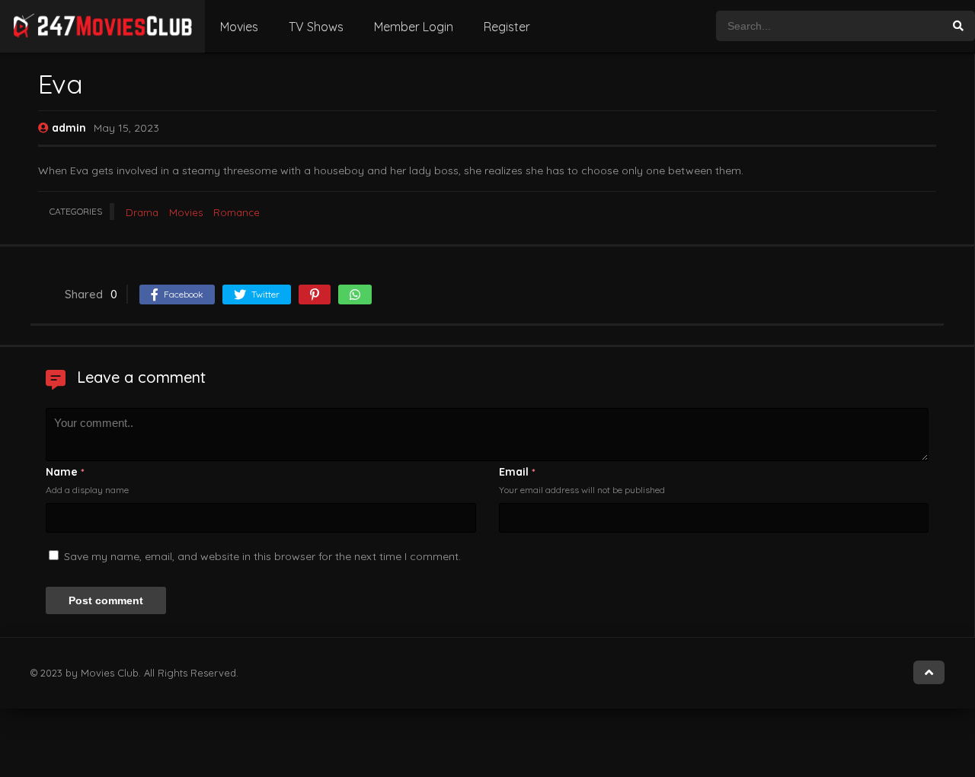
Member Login (413, 26)
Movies (239, 26)
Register (507, 26)
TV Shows (316, 26)
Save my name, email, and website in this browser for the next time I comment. (262, 556)
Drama (142, 212)
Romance (236, 212)
